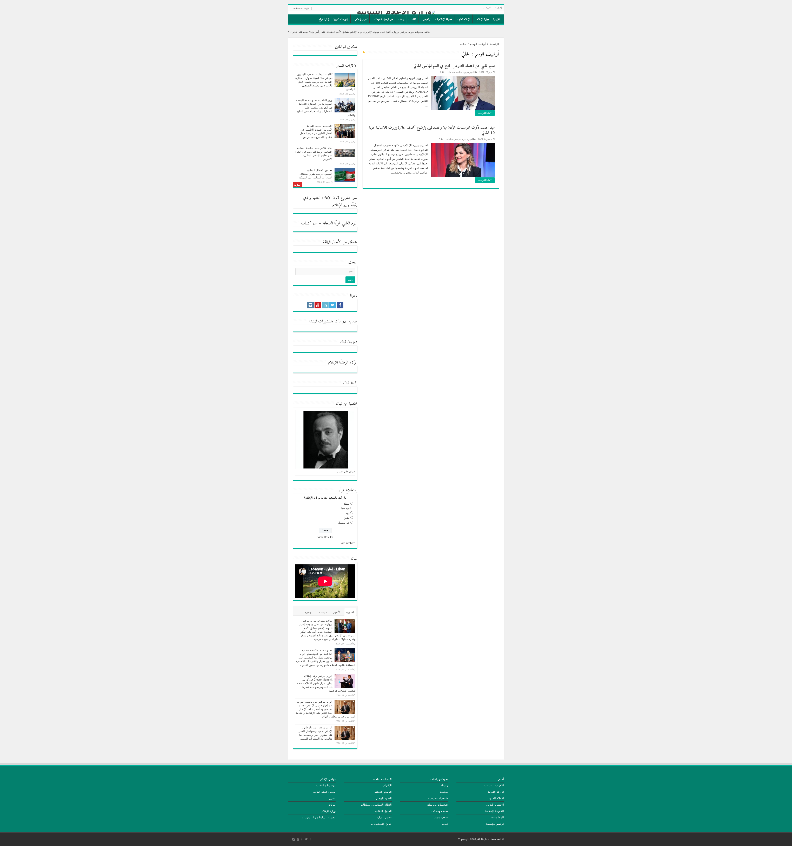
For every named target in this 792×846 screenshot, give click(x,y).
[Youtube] (318, 305)
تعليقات (323, 612)
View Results (325, 537)
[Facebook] (340, 305)
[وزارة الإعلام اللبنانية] (396, 12)
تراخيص (427, 19)
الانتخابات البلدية (382, 779)
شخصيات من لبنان (437, 804)
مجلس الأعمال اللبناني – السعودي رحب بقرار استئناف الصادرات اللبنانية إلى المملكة (315, 174)
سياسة (459, 72)
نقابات (413, 19)
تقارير (332, 798)
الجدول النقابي (383, 811)
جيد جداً (345, 508)
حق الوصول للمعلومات (384, 19)
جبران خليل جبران (346, 471)
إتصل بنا (498, 8)
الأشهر (337, 612)
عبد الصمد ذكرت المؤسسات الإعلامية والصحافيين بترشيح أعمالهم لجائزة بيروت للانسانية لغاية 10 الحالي (432, 130)
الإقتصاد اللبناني (495, 804)
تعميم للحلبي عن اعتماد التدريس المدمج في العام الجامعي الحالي (454, 66)
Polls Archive (347, 543)
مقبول (346, 517)
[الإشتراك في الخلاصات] (364, 52)
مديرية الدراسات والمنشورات (319, 817)
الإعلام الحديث (496, 798)
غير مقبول (344, 522)
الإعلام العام (464, 19)
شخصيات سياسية (438, 798)
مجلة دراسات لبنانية (324, 791)
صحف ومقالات (439, 811)
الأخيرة (350, 612)
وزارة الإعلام (483, 19)
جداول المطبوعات (381, 823)
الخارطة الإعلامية (445, 19)
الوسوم (309, 612)
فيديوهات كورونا (341, 19)
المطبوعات (497, 817)
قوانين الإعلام (328, 779)
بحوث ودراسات (439, 779)
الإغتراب (387, 785)
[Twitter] (332, 305)
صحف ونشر (441, 817)
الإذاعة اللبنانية (496, 791)
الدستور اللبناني (383, 791)
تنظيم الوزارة (384, 817)
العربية (488, 8)
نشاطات (451, 72)
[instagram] (310, 305)
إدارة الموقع (324, 19)
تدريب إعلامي (361, 19)
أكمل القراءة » (484, 113)
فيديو (445, 823)
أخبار (501, 779)
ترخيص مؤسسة (495, 823)
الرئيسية (496, 19)
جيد (348, 513)
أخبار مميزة (468, 72)
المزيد (297, 184)
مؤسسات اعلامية (326, 785)
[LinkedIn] (325, 305)
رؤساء (444, 785)
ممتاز (347, 503)
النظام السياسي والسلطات (376, 804)
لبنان (402, 19)
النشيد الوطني (383, 798)
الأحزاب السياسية (494, 785)
